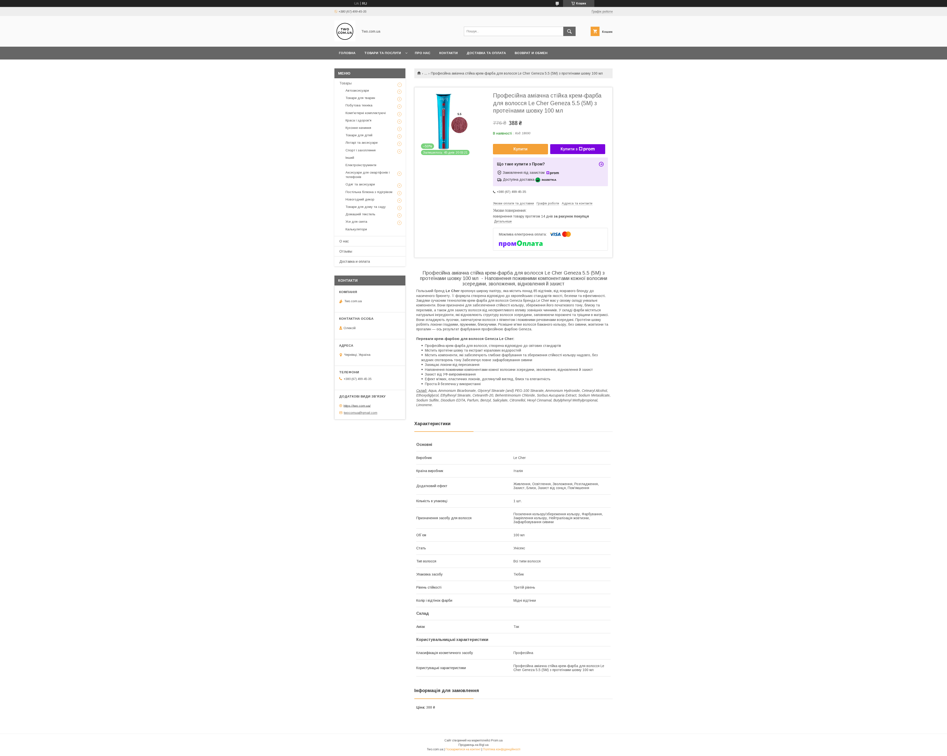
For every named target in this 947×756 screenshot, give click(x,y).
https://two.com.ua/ (357, 405)
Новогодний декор (360, 199)
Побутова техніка (359, 105)
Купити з (569, 149)
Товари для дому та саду (366, 207)
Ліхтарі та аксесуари (362, 142)
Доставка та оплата (486, 53)
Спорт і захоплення (361, 150)
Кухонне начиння (358, 128)
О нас (344, 241)
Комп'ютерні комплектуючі (366, 113)
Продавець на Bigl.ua (473, 745)
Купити (520, 149)
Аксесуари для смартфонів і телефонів (368, 175)
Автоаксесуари (357, 90)
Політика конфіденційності (501, 749)
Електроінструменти (361, 165)
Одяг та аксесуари (360, 184)
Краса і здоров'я (358, 120)
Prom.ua (497, 740)
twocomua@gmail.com (360, 413)
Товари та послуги (382, 53)
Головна (347, 53)
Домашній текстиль (360, 214)
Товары (345, 83)
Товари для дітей (359, 135)
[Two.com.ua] (344, 40)
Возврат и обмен (531, 53)
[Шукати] (569, 31)
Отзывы (345, 251)
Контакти (448, 53)
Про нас (422, 53)
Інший (350, 157)
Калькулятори (356, 229)
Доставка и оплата (354, 261)
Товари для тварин (360, 98)
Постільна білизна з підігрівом (369, 192)
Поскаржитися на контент (463, 749)
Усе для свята (356, 221)
